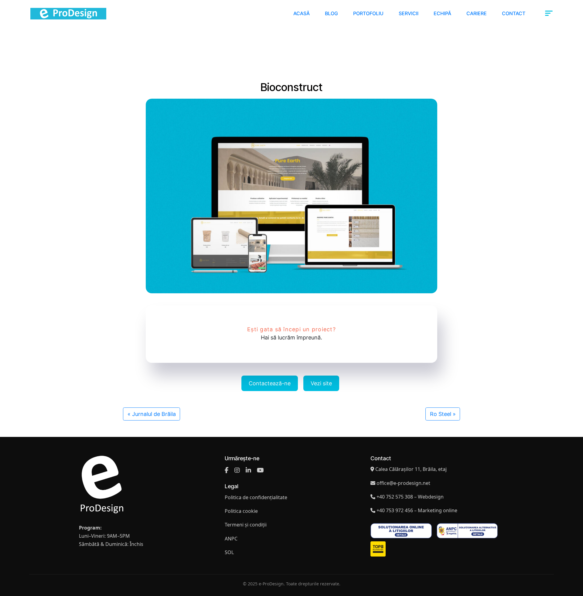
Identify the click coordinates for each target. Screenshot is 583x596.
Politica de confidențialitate (256, 497)
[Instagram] (237, 470)
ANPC (231, 538)
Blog (331, 13)
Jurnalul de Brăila (154, 414)
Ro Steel (440, 414)
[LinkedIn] (248, 470)
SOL (229, 552)
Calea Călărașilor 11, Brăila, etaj (411, 469)
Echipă (442, 13)
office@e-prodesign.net (403, 483)
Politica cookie (241, 511)
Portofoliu (368, 13)
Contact (513, 13)
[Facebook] (227, 470)
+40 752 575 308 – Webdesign (410, 496)
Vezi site (321, 383)
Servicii (408, 13)
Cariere (476, 13)
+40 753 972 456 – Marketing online (417, 510)
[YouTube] (260, 470)
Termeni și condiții (246, 524)
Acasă (301, 13)
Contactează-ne (270, 383)
